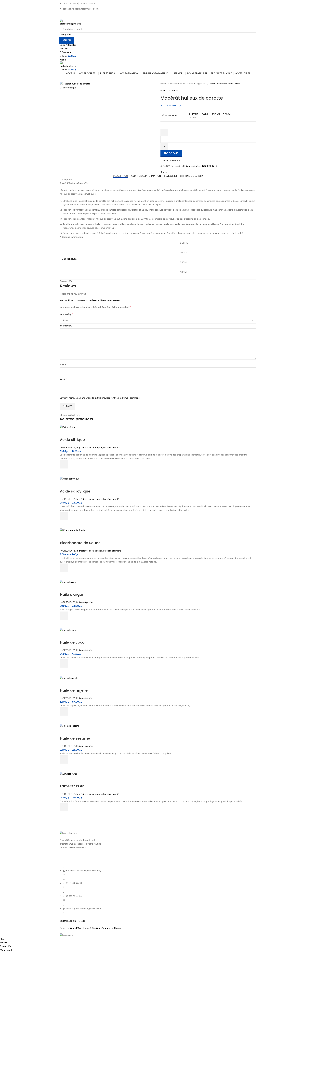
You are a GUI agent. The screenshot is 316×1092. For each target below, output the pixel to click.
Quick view (64, 472)
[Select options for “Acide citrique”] (64, 464)
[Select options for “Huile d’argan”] (64, 616)
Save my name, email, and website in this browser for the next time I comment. (100, 397)
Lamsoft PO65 (72, 786)
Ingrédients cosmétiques (89, 447)
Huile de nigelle (74, 690)
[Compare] (64, 433)
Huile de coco (72, 642)
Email (63, 379)
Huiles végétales (197, 83)
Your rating (66, 314)
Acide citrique (72, 439)
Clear (193, 117)
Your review (67, 325)
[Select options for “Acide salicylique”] (64, 516)
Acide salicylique (75, 491)
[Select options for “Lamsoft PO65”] (64, 807)
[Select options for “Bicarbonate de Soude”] (64, 568)
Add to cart (171, 153)
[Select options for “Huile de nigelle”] (64, 711)
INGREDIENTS (177, 83)
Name (63, 364)
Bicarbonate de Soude (80, 542)
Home (163, 83)
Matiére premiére (112, 447)
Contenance (169, 115)
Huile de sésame (75, 738)
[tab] (120, 176)
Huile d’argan (72, 594)
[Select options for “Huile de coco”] (64, 663)
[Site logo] (70, 22)
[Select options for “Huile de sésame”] (64, 759)
